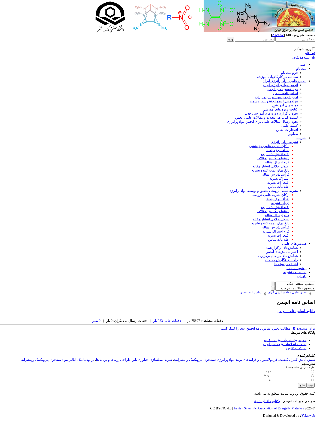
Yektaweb (308, 415)
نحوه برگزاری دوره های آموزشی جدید (271, 113)
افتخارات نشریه (278, 182)
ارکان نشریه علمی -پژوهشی (269, 146)
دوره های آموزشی (285, 105)
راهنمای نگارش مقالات (273, 158)
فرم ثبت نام (289, 73)
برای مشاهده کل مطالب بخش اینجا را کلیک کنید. (268, 328)
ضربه (168, 359)
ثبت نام (310, 53)
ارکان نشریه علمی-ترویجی (270, 195)
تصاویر (293, 134)
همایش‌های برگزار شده (282, 247)
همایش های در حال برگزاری (278, 256)
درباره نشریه (280, 203)
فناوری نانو (140, 359)
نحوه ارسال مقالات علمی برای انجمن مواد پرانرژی (262, 121)
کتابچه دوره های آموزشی (280, 109)
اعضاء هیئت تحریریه (275, 154)
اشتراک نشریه (279, 178)
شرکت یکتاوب (296, 348)
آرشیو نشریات (296, 268)
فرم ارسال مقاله (277, 162)
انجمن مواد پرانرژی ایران (280, 85)
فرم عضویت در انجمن (282, 89)
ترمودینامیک (85, 359)
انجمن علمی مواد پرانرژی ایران (284, 81)
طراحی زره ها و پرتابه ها (113, 359)
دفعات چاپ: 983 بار (167, 320)
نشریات (301, 138)
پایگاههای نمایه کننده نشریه (270, 170)
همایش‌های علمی (294, 243)
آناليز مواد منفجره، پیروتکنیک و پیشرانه (48, 359)
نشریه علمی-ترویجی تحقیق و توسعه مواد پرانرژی (263, 191)
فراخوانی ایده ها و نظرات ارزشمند (274, 101)
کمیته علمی (289, 125)
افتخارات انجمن (287, 129)
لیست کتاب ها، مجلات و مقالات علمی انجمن (266, 117)
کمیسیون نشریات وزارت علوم (285, 340)
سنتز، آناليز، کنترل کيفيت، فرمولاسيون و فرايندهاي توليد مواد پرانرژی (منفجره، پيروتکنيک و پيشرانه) (244, 359)
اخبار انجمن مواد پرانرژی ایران (276, 97)
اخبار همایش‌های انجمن (282, 252)
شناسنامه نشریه (294, 272)
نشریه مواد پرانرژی (284, 142)
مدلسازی (156, 359)
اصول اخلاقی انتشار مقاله (271, 166)
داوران (301, 276)
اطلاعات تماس (278, 186)
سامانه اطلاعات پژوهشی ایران (284, 344)
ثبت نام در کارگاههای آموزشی (277, 77)
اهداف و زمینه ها (277, 150)
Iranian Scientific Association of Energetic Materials (269, 408)
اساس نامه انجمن (285, 93)
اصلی (302, 64)
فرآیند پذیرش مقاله (275, 174)
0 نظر (96, 320)
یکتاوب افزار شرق (267, 401)
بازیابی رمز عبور (303, 57)
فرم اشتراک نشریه (276, 231)
